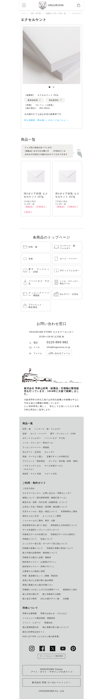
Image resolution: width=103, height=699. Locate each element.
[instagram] (31, 648)
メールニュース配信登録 (53, 656)
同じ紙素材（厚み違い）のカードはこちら (45, 120)
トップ (23, 13)
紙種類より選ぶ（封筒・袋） (56, 13)
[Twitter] (52, 648)
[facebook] (42, 648)
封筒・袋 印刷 (36, 13)
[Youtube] (63, 648)
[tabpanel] (51, 55)
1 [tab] (49, 86)
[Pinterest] (73, 648)
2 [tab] (53, 86)
